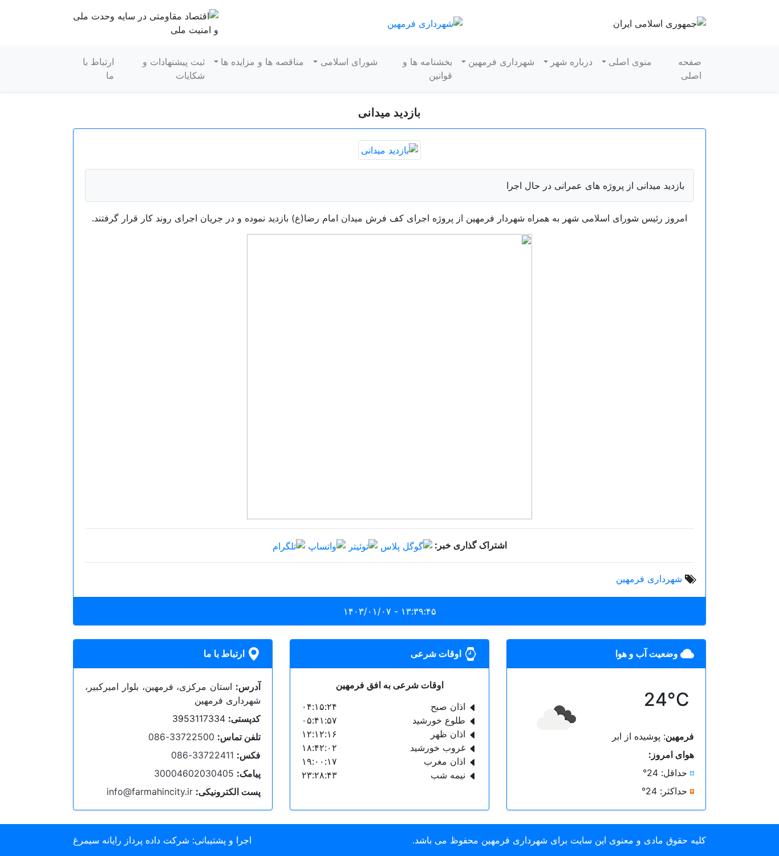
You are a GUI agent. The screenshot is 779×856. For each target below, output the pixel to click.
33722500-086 (181, 736)
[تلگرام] (289, 545)
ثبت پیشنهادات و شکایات (174, 68)
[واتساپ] (327, 545)
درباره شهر (571, 61)
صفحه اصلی (689, 68)
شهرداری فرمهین (501, 61)
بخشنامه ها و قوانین (427, 68)
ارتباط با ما (98, 68)
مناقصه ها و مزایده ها (262, 61)
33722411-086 (202, 755)
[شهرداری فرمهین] (424, 22)
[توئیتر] (363, 545)
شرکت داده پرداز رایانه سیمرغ (131, 840)
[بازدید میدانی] (389, 149)
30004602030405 (194, 773)
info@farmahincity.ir (150, 791)
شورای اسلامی (349, 61)
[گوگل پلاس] (406, 545)
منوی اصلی (630, 61)
